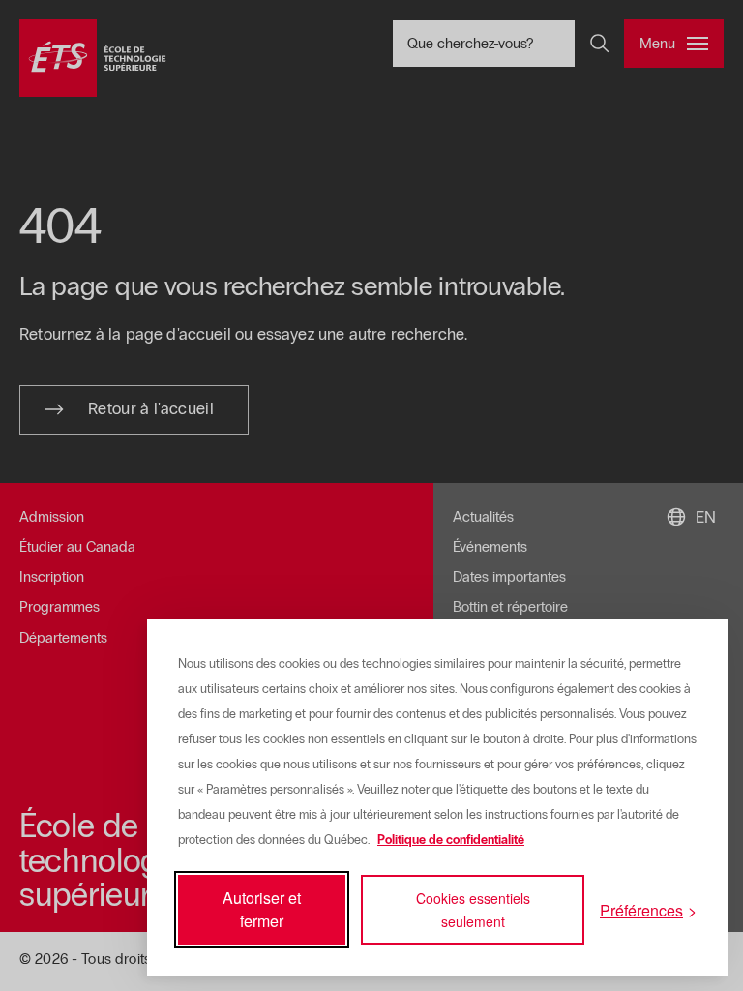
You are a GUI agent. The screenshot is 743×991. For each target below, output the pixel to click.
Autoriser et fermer (262, 909)
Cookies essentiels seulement (473, 909)
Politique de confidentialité (450, 840)
